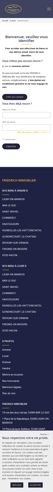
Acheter (6, 349)
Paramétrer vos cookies (19, 478)
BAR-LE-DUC (9, 205)
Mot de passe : (9, 122)
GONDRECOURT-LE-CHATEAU (19, 236)
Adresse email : (9, 109)
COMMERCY (9, 217)
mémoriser (10, 139)
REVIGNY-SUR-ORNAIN (15, 242)
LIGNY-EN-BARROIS (13, 199)
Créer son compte (14, 96)
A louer (13, 20)
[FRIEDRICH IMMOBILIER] (13, 8)
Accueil (5, 20)
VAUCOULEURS (10, 224)
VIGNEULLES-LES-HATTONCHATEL (22, 230)
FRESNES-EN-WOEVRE (14, 249)
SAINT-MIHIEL (10, 211)
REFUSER (16, 484)
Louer (5, 356)
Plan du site (8, 393)
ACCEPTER (35, 484)
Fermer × (44, 434)
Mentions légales (11, 387)
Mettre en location (12, 374)
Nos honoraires (10, 381)
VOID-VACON (9, 255)
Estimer (6, 362)
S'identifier (11, 146)
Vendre (6, 368)
